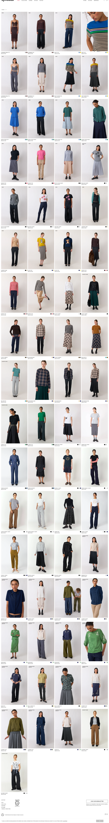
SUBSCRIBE (54, 418)
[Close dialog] (68, 401)
